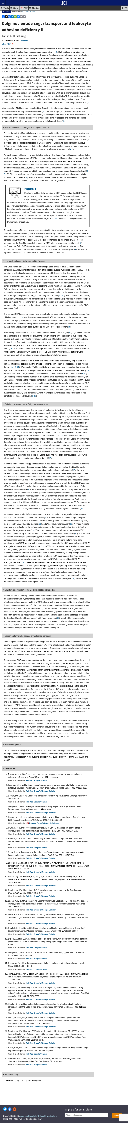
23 (56, 218)
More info (24, 40)
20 (29, 489)
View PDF (7, 44)
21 (81, 520)
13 (22, 317)
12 (18, 317)
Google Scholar (40, 780)
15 (11, 348)
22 (40, 523)
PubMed (30, 780)
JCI (27, 823)
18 (61, 435)
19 (74, 470)
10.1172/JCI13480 (28, 11)
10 (60, 295)
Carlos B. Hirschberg (14, 36)
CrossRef (38, 791)
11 (63, 295)
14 (69, 326)
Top (125, 7)
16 (15, 367)
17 (18, 367)
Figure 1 (30, 188)
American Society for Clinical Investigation (38, 1115)
